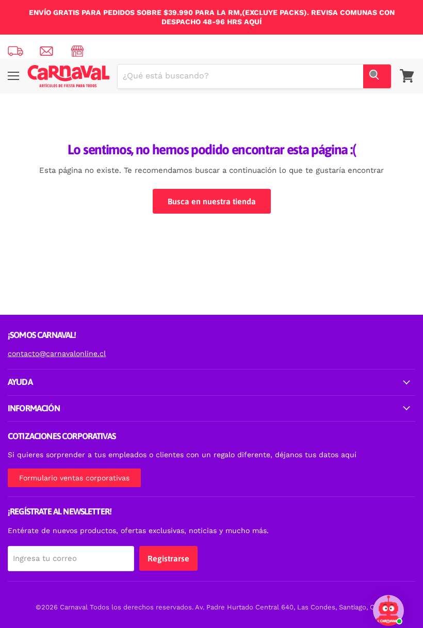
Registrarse (168, 558)
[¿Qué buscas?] (377, 76)
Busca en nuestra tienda (212, 201)
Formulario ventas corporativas (74, 478)
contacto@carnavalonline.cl (57, 353)
